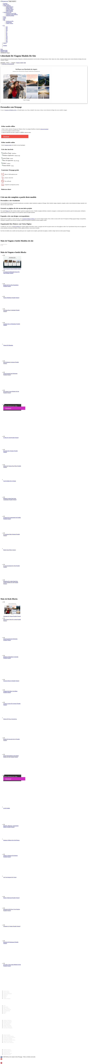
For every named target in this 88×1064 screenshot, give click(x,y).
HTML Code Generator (8, 1042)
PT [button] (4, 25)
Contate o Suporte (9, 23)
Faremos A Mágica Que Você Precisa (11, 840)
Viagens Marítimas (11, 297)
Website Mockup (7, 1054)
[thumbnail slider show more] (1, 245)
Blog (4, 18)
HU (7, 41)
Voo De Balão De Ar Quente (9, 481)
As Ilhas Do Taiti (11, 437)
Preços (4, 16)
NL (7, 29)
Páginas (7, 211)
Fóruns (4, 17)
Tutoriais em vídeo (9, 21)
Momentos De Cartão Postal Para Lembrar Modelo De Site (10, 582)
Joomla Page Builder (10, 15)
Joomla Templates (9, 10)
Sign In (4, 43)
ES (6, 33)
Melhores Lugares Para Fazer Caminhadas (9, 499)
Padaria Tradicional (11, 897)
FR (6, 30)
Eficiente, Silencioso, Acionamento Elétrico (10, 826)
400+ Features (6, 1008)
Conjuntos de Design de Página (28, 218)
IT (6, 31)
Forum (4, 1011)
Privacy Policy (6, 992)
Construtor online (8, 145)
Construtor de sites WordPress (12, 14)
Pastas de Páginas (16, 226)
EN (7, 26)
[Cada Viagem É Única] (12, 267)
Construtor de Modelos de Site (10, 110)
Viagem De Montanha (8, 345)
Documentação (9, 22)
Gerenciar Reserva (11, 680)
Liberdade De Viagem (12, 616)
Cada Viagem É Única (12, 268)
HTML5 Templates (7, 1026)
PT (6, 35)
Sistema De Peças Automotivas (10, 719)
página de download (44, 129)
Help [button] (4, 20)
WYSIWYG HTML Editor (9, 1039)
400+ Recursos (6, 4)
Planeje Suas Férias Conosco (9, 549)
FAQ (4, 1005)
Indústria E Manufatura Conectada (10, 657)
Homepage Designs (7, 1053)
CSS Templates (6, 1024)
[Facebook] (1, 1057)
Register (5, 45)
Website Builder (6, 1034)
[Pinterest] (1, 1063)
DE (7, 28)
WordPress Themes (9, 9)
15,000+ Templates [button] (7, 5)
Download (5, 3)
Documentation (6, 1010)
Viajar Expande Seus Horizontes (10, 374)
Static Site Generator (7, 1041)
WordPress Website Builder (9, 1037)
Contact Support (6, 998)
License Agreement (7, 993)
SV (6, 40)
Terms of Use (6, 991)
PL (6, 34)
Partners (5, 996)
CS (6, 39)
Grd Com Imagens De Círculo (9, 877)
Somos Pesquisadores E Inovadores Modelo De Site (11, 756)
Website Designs (9, 7)
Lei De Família (6, 808)
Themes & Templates (8, 1016)
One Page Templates (7, 1027)
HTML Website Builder (8, 1036)
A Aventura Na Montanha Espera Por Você (11, 272)
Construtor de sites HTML (11, 13)
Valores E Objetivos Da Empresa (10, 856)
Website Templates (9, 6)
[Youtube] (1, 1059)
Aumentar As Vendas (11, 926)
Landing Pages (6, 1052)
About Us (5, 994)
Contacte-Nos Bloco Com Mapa (10, 692)
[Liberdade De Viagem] (12, 615)
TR (6, 36)
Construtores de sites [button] (7, 12)
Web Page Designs (7, 1050)
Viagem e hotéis (19, 62)
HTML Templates (9, 11)
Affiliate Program (7, 1009)
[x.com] (1, 1061)
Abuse (4, 997)
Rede (25, 62)
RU (7, 38)
